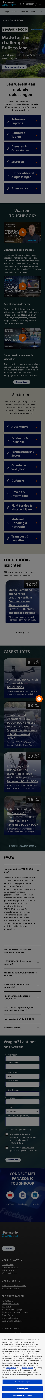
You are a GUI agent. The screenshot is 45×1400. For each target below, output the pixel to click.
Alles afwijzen (22, 1389)
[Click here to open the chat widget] (39, 698)
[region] (22, 1366)
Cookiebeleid (11, 1368)
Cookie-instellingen (22, 1382)
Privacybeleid (27, 1368)
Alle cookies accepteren (22, 1395)
